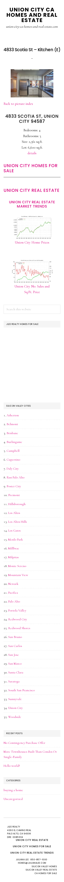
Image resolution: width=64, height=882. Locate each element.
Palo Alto (14, 601)
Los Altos (14, 513)
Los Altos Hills (17, 522)
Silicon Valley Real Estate (41, 869)
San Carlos (15, 646)
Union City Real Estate (32, 190)
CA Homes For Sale (45, 873)
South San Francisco (21, 690)
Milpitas (13, 557)
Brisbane (12, 433)
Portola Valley (17, 610)
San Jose (13, 655)
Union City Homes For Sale (31, 168)
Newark (13, 584)
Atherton (13, 415)
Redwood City (17, 619)
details (32, 153)
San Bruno (15, 637)
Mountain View (18, 575)
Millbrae (13, 548)
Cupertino (13, 459)
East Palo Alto (16, 477)
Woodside (14, 717)
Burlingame (14, 442)
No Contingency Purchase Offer (24, 743)
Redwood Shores (19, 628)
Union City (15, 708)
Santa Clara (15, 672)
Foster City (14, 486)
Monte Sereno (17, 566)
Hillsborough (17, 504)
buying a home (13, 790)
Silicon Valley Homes (44, 866)
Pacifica (13, 593)
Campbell (13, 451)
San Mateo (15, 663)
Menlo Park (15, 539)
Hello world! (12, 766)
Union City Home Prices (32, 242)
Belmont (12, 424)
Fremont (14, 495)
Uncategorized (13, 799)
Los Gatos (14, 530)
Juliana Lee (22, 859)
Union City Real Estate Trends (32, 852)
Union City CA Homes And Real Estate (32, 15)
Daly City (13, 468)
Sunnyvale (15, 699)
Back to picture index (18, 104)
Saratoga (14, 681)
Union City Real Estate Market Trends (32, 204)
